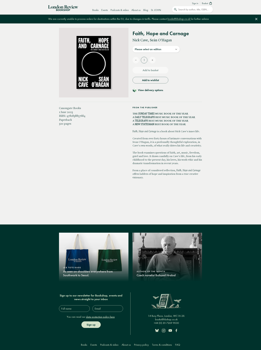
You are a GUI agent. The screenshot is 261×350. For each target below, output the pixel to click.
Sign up (91, 324)
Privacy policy (141, 344)
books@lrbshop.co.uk (179, 18)
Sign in (195, 3)
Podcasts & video (120, 10)
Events (104, 10)
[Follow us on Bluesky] (157, 330)
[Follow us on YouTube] (170, 330)
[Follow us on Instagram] (163, 330)
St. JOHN (156, 10)
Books (95, 10)
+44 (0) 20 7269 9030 (166, 323)
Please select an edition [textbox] (148, 49)
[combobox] (156, 49)
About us (136, 10)
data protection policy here (100, 316)
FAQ (177, 344)
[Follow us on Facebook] (176, 330)
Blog (145, 10)
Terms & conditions (162, 344)
